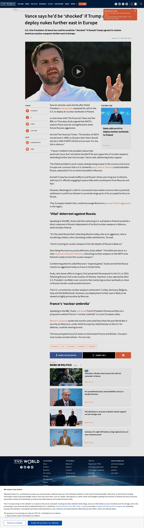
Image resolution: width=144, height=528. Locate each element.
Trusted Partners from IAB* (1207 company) (72, 506)
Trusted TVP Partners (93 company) (109, 506)
